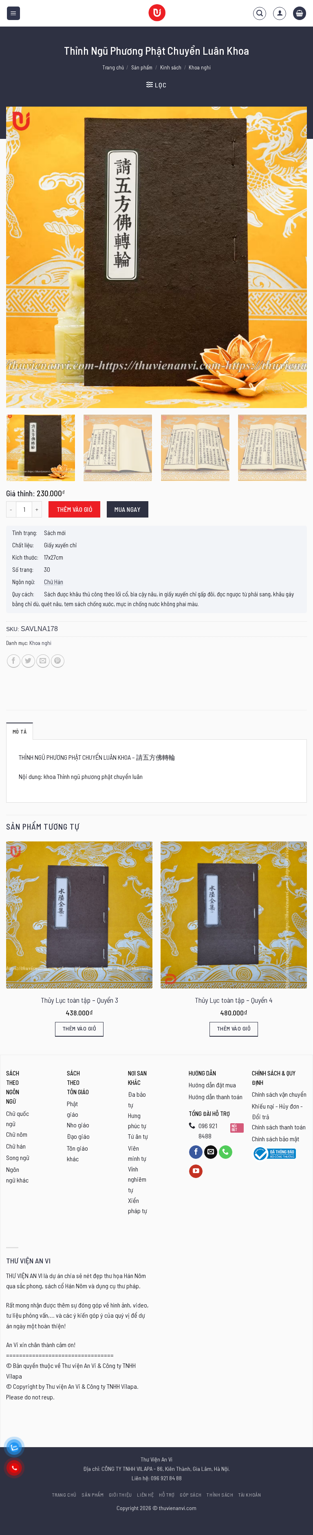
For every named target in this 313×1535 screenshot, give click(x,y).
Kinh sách (170, 67)
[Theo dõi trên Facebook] (196, 1152)
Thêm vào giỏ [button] (79, 1028)
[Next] (290, 257)
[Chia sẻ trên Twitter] (28, 661)
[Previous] (22, 257)
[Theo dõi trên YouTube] (196, 1171)
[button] (13, 13)
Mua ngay (127, 509)
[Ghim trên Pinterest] (57, 661)
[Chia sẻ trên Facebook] (13, 661)
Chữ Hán (53, 581)
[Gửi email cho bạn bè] (43, 661)
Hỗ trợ (167, 1494)
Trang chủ (113, 67)
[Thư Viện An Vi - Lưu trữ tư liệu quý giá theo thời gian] (156, 13)
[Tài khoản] (279, 13)
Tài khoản (249, 1494)
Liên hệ (145, 1494)
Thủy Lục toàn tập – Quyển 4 (234, 999)
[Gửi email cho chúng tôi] (211, 1152)
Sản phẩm (141, 67)
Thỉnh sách (220, 1494)
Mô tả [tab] (19, 731)
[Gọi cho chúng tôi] (225, 1152)
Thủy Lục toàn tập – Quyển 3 (79, 999)
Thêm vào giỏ (75, 509)
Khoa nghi (200, 67)
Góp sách (191, 1494)
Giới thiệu (120, 1494)
